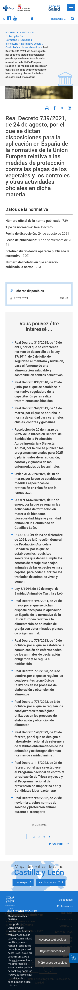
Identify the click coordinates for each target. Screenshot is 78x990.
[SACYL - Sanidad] (8, 7)
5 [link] (49, 836)
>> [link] (68, 843)
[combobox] (59, 18)
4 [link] (44, 836)
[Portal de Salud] (54, 7)
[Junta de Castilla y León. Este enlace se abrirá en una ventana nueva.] (23, 7)
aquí (14, 960)
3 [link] (39, 836)
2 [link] (34, 836)
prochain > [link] (56, 843)
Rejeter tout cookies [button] (52, 951)
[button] (23, 882)
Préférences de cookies (52, 962)
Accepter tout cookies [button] (52, 939)
